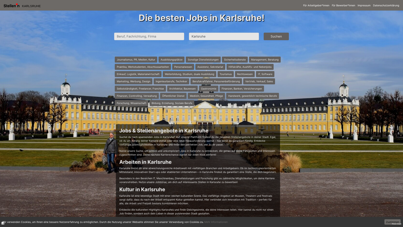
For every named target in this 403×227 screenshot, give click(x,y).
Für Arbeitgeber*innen (316, 5)
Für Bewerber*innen (343, 5)
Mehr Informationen (216, 222)
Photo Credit (396, 224)
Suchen (276, 36)
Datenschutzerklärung (386, 5)
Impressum (364, 5)
